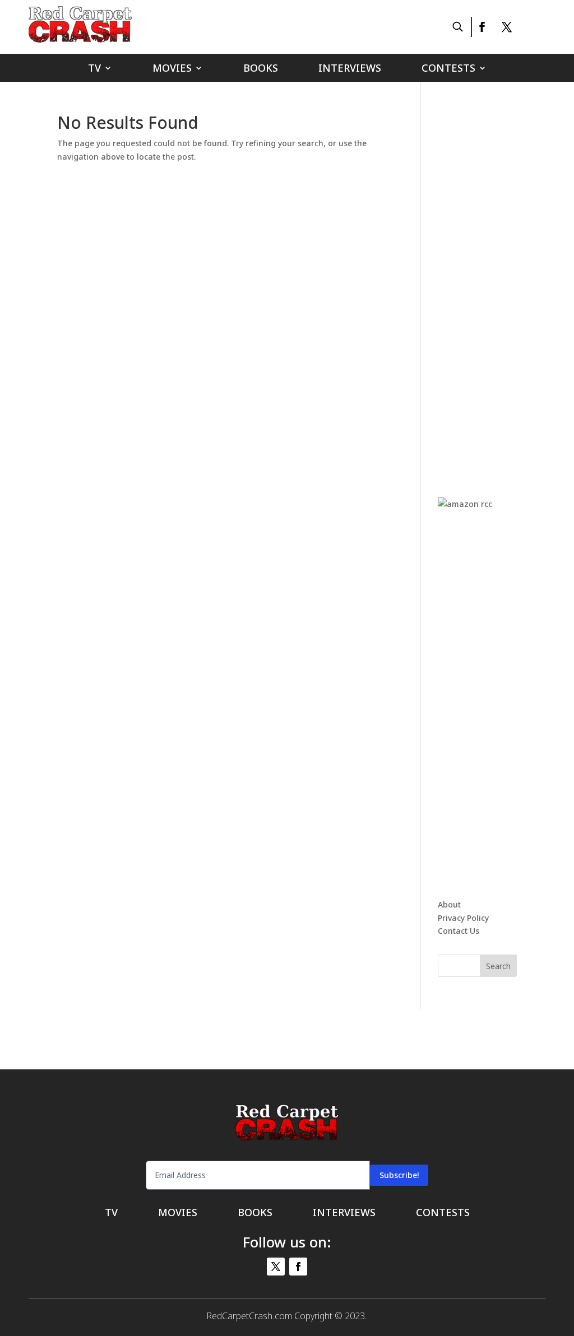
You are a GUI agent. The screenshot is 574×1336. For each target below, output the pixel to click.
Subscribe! (399, 1175)
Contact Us (458, 930)
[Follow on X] (507, 27)
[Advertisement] (506, 282)
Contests (448, 69)
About (449, 904)
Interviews (349, 69)
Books (260, 69)
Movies (172, 69)
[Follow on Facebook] (481, 27)
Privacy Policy (463, 918)
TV (94, 69)
